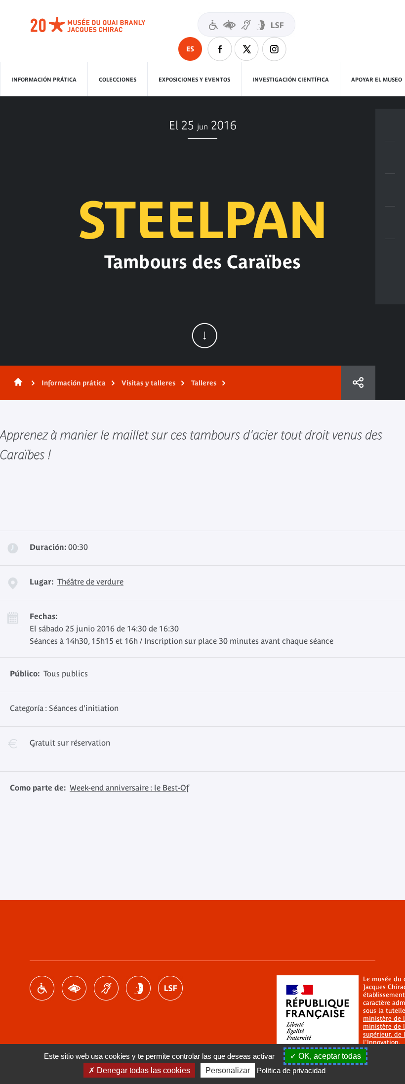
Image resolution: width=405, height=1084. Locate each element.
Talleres (203, 383)
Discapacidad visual (74, 988)
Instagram (274, 49)
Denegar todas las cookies (142, 1070)
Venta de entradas (390, 125)
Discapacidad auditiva (106, 988)
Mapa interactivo (390, 255)
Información (390, 157)
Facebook (219, 49)
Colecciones (117, 80)
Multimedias (390, 223)
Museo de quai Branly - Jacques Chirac (99, 24)
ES (190, 49)
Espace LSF (170, 988)
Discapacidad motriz (42, 988)
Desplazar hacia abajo (204, 335)
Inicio (16, 383)
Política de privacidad (291, 1070)
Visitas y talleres (148, 383)
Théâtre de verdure (90, 581)
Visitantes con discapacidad (246, 24)
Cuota (358, 383)
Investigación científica (290, 80)
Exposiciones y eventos (194, 80)
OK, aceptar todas (328, 1056)
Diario (390, 190)
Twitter (247, 49)
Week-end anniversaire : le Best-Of (129, 787)
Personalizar (227, 1070)
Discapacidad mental (138, 988)
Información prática (44, 80)
